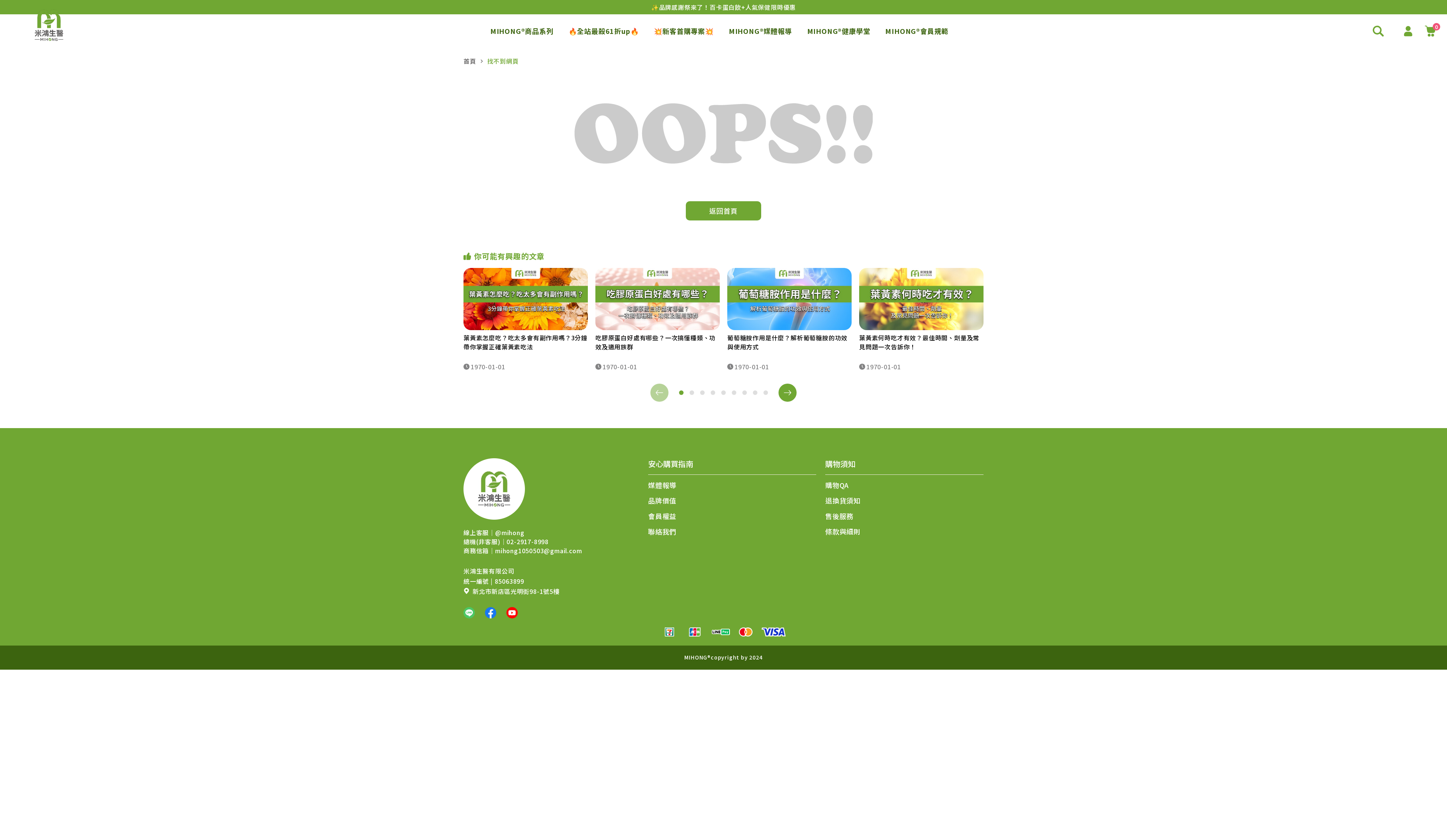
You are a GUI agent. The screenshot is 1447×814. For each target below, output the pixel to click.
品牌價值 (662, 500)
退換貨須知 (843, 500)
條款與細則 (843, 531)
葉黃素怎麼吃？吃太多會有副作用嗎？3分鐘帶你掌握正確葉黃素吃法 (525, 342)
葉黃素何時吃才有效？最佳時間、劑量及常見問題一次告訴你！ (919, 342)
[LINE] (469, 612)
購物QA (837, 485)
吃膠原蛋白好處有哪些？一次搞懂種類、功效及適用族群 (655, 342)
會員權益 (662, 516)
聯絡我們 (662, 531)
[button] (681, 392)
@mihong (510, 532)
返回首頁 (723, 211)
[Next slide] (788, 393)
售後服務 (839, 516)
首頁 (469, 61)
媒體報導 (662, 485)
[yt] (512, 612)
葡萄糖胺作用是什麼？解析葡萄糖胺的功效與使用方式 (787, 342)
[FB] (490, 612)
